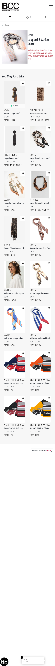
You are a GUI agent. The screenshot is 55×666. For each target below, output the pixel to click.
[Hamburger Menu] (10, 17)
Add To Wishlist (22, 83)
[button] (50, 661)
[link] (27, 17)
